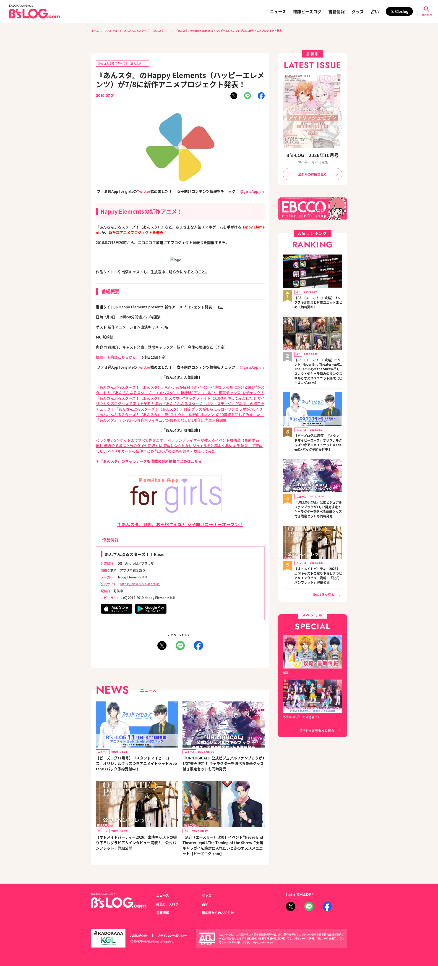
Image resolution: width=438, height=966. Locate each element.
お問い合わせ (139, 935)
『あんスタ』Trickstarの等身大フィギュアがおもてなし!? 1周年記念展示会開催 (161, 420)
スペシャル (111, 30)
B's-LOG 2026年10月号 (312, 155)
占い (375, 11)
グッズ (358, 11)
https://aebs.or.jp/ (262, 942)
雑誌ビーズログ (307, 11)
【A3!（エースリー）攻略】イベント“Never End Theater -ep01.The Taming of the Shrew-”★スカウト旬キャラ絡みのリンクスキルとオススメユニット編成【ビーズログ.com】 (318, 371)
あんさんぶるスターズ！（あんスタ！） (146, 30)
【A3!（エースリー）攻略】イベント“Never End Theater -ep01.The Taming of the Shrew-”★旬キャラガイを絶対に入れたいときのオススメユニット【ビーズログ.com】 (222, 845)
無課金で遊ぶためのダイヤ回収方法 (133, 445)
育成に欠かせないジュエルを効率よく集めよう (202, 445)
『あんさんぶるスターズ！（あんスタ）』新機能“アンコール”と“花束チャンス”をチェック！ (187, 392)
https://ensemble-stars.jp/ (140, 584)
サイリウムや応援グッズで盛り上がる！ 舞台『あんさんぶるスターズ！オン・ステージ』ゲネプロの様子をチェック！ (180, 403)
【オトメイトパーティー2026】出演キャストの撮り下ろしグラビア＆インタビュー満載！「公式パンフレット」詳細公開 (136, 842)
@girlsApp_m (252, 191)
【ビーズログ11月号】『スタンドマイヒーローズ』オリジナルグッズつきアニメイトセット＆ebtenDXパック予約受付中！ (136, 763)
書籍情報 (336, 11)
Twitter (143, 191)
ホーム (95, 30)
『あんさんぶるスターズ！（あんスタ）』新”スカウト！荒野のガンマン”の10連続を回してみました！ (180, 414)
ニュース (278, 11)
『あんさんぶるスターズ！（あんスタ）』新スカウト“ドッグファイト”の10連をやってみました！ (176, 398)
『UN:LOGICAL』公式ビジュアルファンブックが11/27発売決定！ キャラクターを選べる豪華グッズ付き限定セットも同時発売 (223, 763)
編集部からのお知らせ (218, 912)
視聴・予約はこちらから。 (118, 357)
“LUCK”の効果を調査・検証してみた (185, 451)
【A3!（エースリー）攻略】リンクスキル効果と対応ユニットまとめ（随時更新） (318, 302)
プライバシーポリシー (172, 935)
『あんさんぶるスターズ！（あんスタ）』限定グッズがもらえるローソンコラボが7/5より (189, 409)
